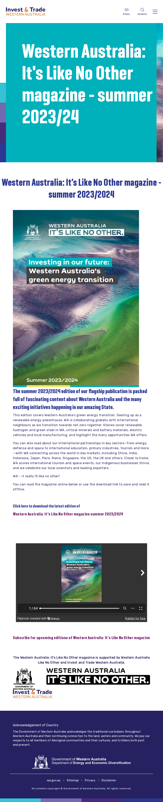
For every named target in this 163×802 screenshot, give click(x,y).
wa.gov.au (54, 780)
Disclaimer (109, 780)
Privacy (90, 780)
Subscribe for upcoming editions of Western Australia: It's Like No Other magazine (81, 637)
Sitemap (73, 780)
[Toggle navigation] (155, 12)
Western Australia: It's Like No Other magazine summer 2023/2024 (68, 514)
